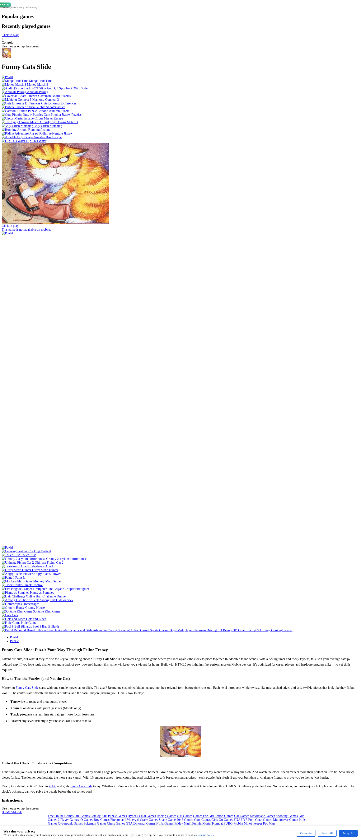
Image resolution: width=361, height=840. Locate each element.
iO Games (86, 819)
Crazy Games (149, 819)
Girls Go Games (222, 819)
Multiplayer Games (285, 819)
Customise (306, 833)
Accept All (348, 833)
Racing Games (166, 816)
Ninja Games (165, 823)
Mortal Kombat (212, 823)
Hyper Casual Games (142, 816)
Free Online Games (61, 816)
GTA (129, 823)
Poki (251, 819)
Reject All (327, 833)
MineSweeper (253, 823)
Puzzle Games (117, 816)
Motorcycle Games (262, 816)
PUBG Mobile (233, 823)
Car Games (241, 816)
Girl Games (184, 816)
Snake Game (167, 819)
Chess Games (116, 823)
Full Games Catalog (87, 816)
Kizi (104, 816)
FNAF (238, 819)
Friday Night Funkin (188, 823)
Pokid (14, 637)
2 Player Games (68, 819)
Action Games (223, 816)
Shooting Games (287, 816)
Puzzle (14, 641)
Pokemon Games (95, 823)
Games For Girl (203, 816)
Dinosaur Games (144, 823)
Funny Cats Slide (27, 687)
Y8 (245, 819)
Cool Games (202, 819)
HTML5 (7, 812)
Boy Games (101, 819)
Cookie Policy (206, 834)
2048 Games (185, 819)
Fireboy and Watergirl (124, 819)
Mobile (17, 812)
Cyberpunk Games (70, 823)
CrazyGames (263, 819)
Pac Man (269, 823)
